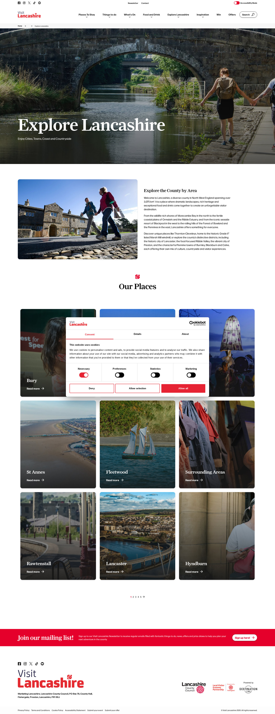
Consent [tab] (90, 334)
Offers (232, 14)
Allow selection (137, 388)
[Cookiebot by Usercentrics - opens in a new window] (192, 323)
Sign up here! (242, 637)
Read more (33, 388)
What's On (129, 14)
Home (20, 26)
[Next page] (144, 597)
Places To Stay (87, 14)
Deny (92, 388)
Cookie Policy (57, 710)
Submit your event (95, 710)
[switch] (119, 375)
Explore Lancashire (178, 14)
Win (219, 14)
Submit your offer (112, 710)
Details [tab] (137, 334)
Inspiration (203, 14)
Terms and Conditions (40, 710)
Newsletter (133, 3)
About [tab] (185, 334)
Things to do (109, 14)
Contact (145, 3)
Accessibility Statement (75, 710)
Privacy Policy (23, 710)
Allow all (183, 388)
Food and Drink (151, 14)
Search (246, 14)
